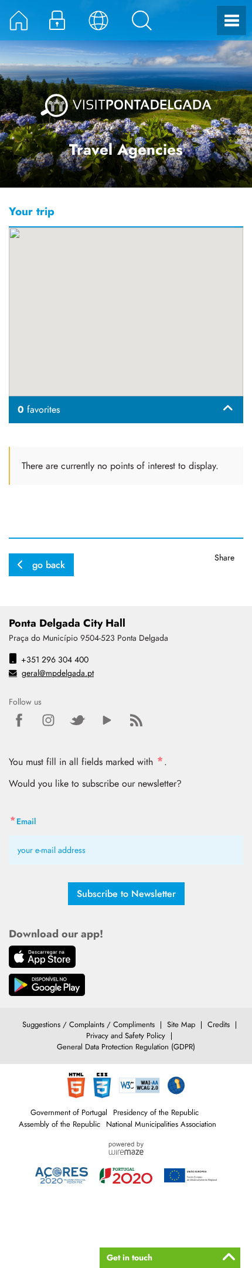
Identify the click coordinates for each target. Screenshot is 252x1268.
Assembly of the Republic (59, 1124)
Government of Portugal (68, 1112)
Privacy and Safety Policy (125, 1035)
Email (47, 820)
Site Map (181, 1024)
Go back (48, 565)
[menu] (231, 20)
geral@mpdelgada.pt (58, 673)
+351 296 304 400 (54, 659)
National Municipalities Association (161, 1124)
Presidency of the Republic (156, 1112)
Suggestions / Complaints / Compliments (88, 1024)
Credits (218, 1024)
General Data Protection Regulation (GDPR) (126, 1046)
